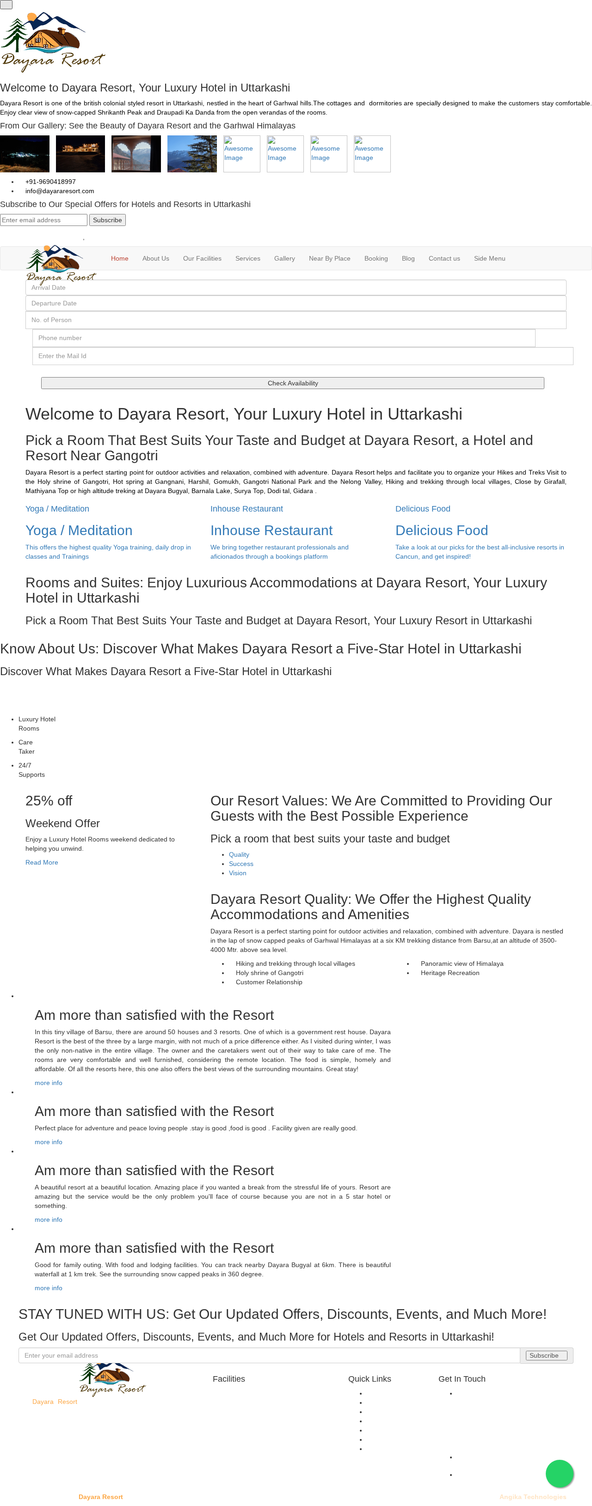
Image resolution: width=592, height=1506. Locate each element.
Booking (376, 258)
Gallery (284, 258)
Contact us (444, 258)
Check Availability (293, 383)
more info (48, 1082)
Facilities (379, 1411)
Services (247, 258)
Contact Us (383, 1448)
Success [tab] (241, 863)
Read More (41, 862)
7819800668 (104, 237)
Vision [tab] (238, 873)
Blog (408, 258)
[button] (492, 258)
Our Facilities (202, 258)
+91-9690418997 (50, 181)
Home (120, 258)
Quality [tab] (239, 854)
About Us (155, 258)
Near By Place (330, 258)
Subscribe (107, 220)
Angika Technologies (533, 1496)
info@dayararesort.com (59, 191)
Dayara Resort (101, 1496)
